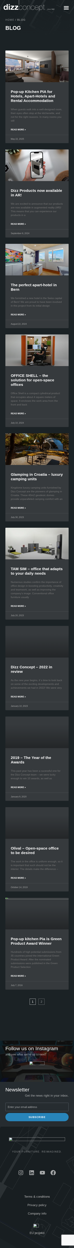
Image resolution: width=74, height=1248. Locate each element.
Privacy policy (37, 1205)
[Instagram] (20, 1172)
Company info (37, 1213)
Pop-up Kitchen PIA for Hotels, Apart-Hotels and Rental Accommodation (33, 96)
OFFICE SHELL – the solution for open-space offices (32, 380)
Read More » (18, 129)
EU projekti (37, 1233)
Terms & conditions (37, 1196)
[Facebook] (53, 1172)
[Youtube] (42, 1172)
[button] (66, 8)
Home (9, 19)
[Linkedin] (31, 1172)
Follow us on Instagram (31, 1048)
